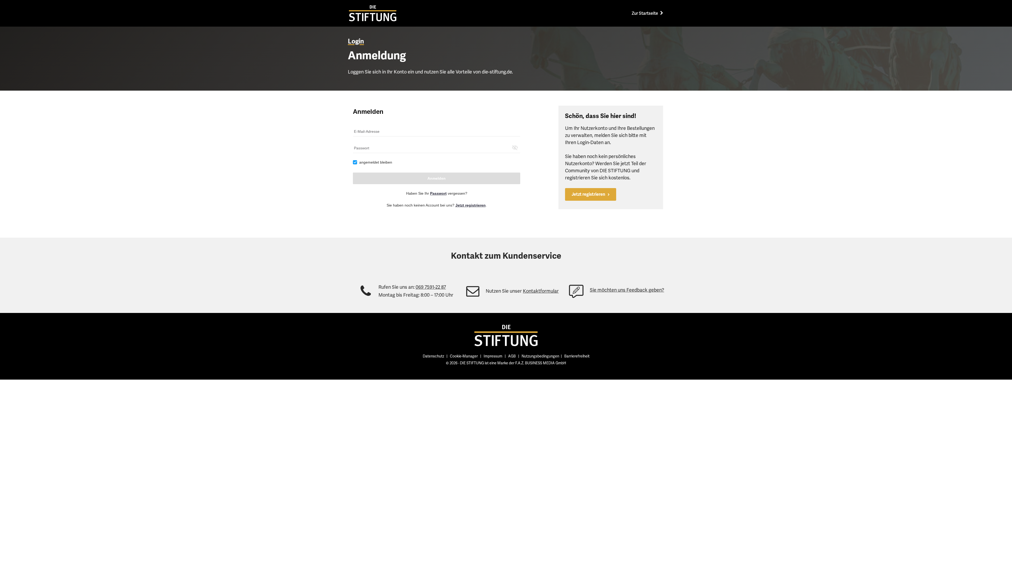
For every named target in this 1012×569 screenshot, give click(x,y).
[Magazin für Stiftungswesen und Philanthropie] (506, 335)
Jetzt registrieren (588, 194)
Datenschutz (433, 356)
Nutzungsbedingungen (540, 356)
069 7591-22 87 (431, 287)
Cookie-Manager (464, 356)
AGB (512, 356)
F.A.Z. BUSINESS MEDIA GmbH (540, 363)
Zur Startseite (645, 13)
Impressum (493, 356)
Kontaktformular (541, 291)
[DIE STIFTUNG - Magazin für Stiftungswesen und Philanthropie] (372, 13)
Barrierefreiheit (577, 356)
